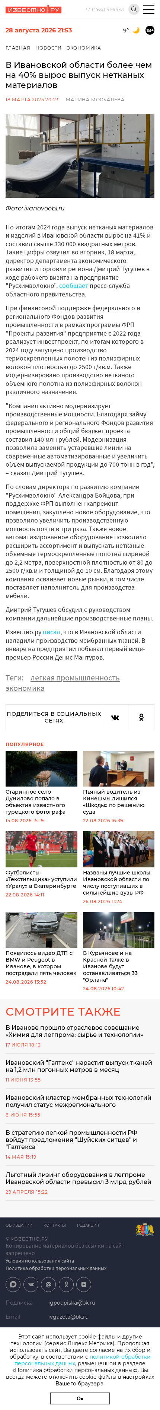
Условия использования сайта (40, 1260)
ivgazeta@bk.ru (68, 1317)
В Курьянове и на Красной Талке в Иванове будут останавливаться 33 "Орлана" (110, 966)
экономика (25, 688)
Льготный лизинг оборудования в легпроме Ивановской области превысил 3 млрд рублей (78, 1178)
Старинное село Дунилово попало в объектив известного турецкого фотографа (35, 801)
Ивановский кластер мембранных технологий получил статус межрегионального (78, 1101)
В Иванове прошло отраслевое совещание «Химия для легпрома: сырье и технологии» (74, 1031)
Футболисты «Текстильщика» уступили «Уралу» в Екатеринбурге (41, 879)
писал (51, 632)
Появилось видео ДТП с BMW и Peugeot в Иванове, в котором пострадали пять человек (41, 963)
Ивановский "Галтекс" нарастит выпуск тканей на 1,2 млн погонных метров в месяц (79, 1066)
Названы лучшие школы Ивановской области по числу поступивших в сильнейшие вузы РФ (116, 882)
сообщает (73, 285)
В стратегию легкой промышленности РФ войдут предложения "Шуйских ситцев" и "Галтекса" (71, 1139)
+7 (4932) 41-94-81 (105, 9)
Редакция (88, 1225)
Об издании (19, 1225)
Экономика (84, 48)
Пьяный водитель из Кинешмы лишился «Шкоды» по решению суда (113, 801)
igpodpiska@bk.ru (71, 1302)
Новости (48, 48)
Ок (80, 1398)
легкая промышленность (75, 677)
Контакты (55, 1225)
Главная (18, 48)
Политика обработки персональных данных (56, 1268)
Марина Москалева (95, 99)
